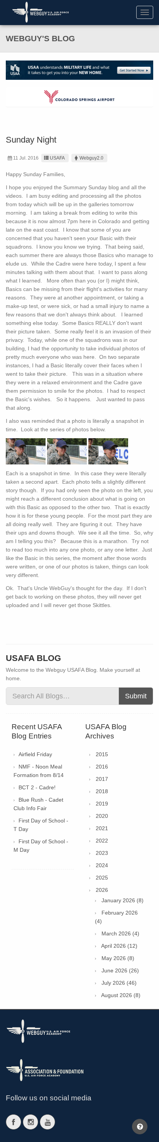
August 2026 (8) (120, 995)
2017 (102, 779)
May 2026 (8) (117, 958)
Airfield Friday (35, 754)
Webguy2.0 (91, 158)
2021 (102, 828)
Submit (136, 696)
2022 (102, 841)
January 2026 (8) (122, 900)
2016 (102, 767)
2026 (102, 890)
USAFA (57, 158)
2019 (102, 804)
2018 (102, 791)
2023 (102, 853)
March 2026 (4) (120, 933)
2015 (102, 754)
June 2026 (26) (120, 970)
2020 (102, 816)
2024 (102, 865)
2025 (102, 878)
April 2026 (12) (119, 946)
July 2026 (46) (119, 983)
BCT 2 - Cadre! (37, 787)
